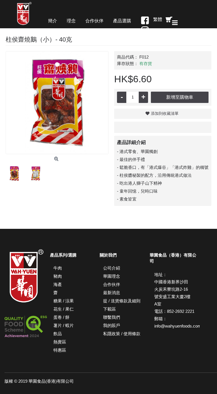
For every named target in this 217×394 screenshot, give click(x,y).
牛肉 (57, 268)
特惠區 (59, 350)
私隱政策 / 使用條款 (121, 333)
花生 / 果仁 (63, 309)
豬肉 (57, 276)
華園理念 (111, 276)
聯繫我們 (111, 317)
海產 (57, 284)
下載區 (109, 309)
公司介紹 (111, 268)
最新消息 (111, 292)
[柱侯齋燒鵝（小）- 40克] (57, 102)
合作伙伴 (111, 284)
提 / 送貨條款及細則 (121, 300)
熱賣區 (59, 341)
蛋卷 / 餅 (61, 317)
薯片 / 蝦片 (63, 325)
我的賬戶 (111, 325)
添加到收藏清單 (165, 113)
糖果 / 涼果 (63, 300)
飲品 (57, 333)
